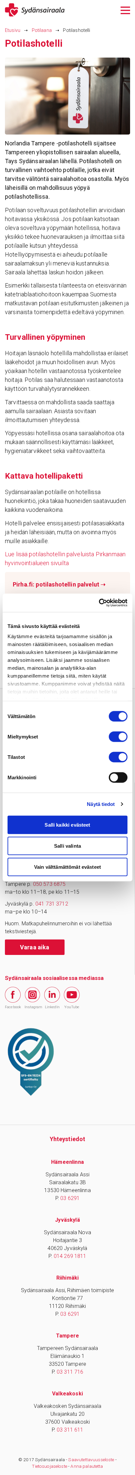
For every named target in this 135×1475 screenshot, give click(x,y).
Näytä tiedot (101, 804)
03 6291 (70, 1198)
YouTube (71, 1007)
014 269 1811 (70, 1256)
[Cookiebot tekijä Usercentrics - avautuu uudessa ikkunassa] (98, 603)
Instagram (32, 1007)
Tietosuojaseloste (49, 1466)
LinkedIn (52, 1007)
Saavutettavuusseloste (91, 1459)
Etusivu (12, 30)
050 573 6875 (49, 884)
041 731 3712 (51, 904)
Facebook (13, 1007)
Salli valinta (67, 845)
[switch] (118, 736)
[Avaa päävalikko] (125, 9)
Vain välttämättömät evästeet (67, 866)
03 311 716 (70, 1372)
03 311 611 (70, 1430)
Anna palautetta (86, 1466)
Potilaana (42, 30)
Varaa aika (34, 947)
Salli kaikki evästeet (67, 824)
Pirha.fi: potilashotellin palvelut (59, 584)
